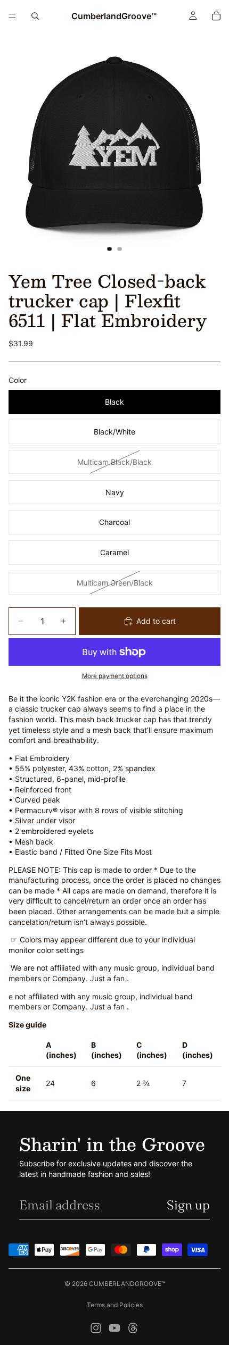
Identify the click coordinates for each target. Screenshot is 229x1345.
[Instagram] (95, 1328)
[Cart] (216, 16)
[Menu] (12, 16)
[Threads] (133, 1328)
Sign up (188, 1205)
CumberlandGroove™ (127, 1284)
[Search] (35, 16)
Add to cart (156, 620)
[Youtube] (114, 1328)
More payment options (115, 676)
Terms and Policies (115, 1305)
